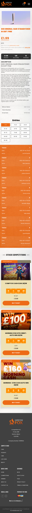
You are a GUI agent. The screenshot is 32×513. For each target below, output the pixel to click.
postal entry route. (14, 45)
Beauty (3, 462)
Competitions (5, 475)
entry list (27, 47)
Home (2, 472)
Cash (2, 449)
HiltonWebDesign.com (16, 510)
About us (3, 482)
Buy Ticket (16, 303)
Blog (18, 472)
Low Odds (4, 459)
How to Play (20, 475)
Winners (3, 478)
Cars (2, 456)
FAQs (18, 478)
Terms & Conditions (22, 485)
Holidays (3, 452)
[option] (16, 18)
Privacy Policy (21, 482)
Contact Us (4, 485)
